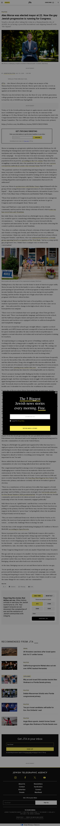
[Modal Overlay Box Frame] (30, 413)
